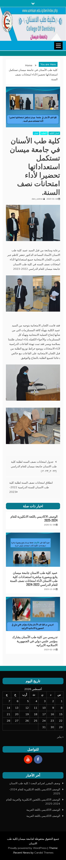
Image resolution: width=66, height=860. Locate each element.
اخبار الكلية (54, 133)
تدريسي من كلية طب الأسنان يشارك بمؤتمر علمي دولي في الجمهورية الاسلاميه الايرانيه (35, 641)
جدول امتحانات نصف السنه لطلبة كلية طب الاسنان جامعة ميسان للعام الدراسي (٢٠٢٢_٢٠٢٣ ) (34, 466)
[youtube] (28, 759)
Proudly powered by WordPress (27, 848)
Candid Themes (43, 852)
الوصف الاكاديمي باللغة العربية (43, 809)
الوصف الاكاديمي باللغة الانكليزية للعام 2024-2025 (34, 518)
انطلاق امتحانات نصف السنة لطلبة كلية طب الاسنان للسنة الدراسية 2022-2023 (31, 487)
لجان (36, 133)
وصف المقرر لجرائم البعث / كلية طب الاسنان (34, 783)
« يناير (60, 736)
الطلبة (44, 133)
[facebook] (38, 759)
